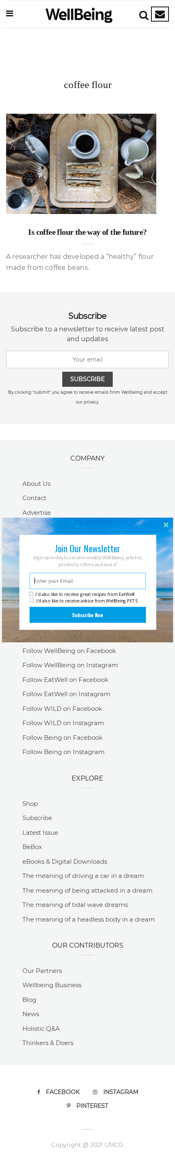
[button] (87, 548)
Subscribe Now (87, 614)
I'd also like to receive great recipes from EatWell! (84, 594)
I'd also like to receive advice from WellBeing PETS (87, 601)
